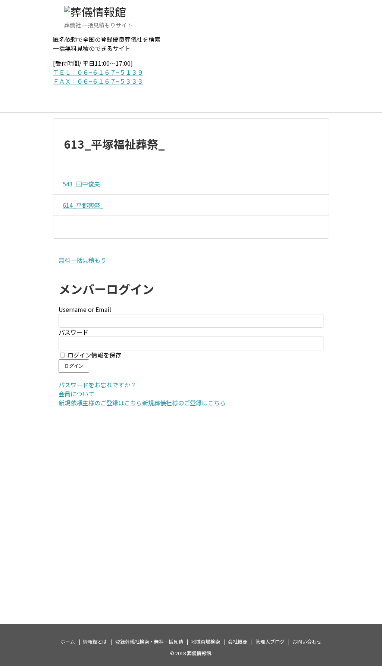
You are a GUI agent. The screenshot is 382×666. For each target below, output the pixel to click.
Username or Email (85, 309)
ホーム (67, 641)
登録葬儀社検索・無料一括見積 (149, 641)
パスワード (73, 332)
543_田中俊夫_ (83, 183)
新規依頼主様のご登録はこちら (100, 402)
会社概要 (237, 641)
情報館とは (95, 641)
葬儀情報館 (199, 653)
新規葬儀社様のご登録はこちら (184, 402)
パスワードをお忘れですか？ (97, 384)
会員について (76, 393)
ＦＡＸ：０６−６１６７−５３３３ (98, 81)
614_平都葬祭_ (83, 205)
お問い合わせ (307, 641)
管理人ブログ (270, 641)
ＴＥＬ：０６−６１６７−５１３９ (98, 72)
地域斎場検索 (205, 641)
